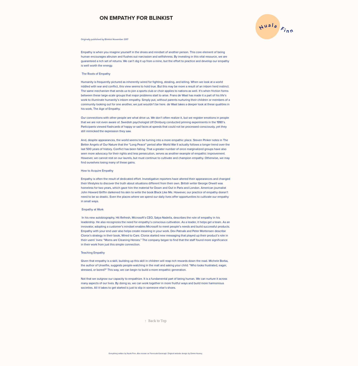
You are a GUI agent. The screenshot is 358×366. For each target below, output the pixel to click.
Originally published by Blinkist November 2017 (104, 39)
